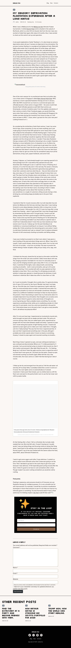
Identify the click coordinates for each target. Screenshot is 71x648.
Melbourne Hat (38, 27)
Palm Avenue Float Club (44, 98)
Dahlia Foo (16, 3)
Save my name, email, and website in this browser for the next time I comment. (35, 584)
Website (15, 579)
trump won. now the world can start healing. (57, 610)
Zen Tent (36, 493)
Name (15, 567)
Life (14, 9)
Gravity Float (31, 29)
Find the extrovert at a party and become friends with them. (10, 613)
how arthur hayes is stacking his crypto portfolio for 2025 (35, 613)
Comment (16, 547)
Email (15, 573)
